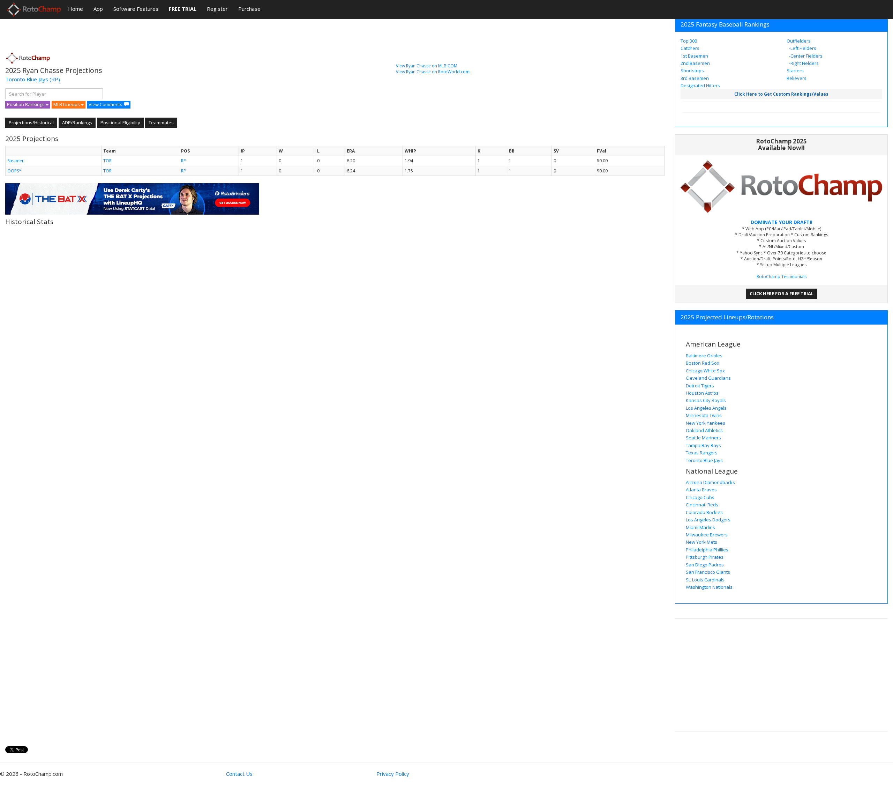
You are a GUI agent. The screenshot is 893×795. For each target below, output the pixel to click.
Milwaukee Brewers (707, 535)
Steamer (15, 161)
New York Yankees (705, 423)
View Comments (105, 104)
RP (183, 161)
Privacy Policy (392, 773)
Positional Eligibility (120, 122)
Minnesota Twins (704, 415)
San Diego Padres (705, 565)
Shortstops (692, 70)
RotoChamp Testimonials (781, 277)
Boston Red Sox (702, 363)
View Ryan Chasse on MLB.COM (426, 66)
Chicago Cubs (700, 497)
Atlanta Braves (701, 489)
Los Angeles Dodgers (708, 520)
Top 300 (689, 41)
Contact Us (239, 773)
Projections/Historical (31, 122)
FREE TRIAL (182, 8)
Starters (795, 70)
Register (217, 8)
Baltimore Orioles (704, 355)
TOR (107, 161)
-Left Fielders (802, 48)
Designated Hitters (700, 85)
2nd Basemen (695, 63)
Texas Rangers (702, 452)
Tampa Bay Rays (703, 445)
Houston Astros (702, 393)
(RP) (55, 79)
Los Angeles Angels (706, 408)
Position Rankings (26, 104)
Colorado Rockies (704, 512)
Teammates (161, 122)
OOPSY (14, 171)
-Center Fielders (805, 56)
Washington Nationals (709, 587)
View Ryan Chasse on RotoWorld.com (433, 72)
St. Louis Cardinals (705, 580)
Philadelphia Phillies (707, 550)
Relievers (796, 78)
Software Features (135, 8)
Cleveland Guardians (708, 378)
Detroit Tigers (700, 385)
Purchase (249, 8)
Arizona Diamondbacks (710, 482)
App (98, 8)
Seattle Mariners (703, 437)
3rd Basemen (695, 78)
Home (75, 8)
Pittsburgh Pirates (704, 557)
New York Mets (701, 542)
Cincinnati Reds (702, 504)
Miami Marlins (700, 527)
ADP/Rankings (77, 122)
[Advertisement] (132, 33)
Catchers (690, 48)
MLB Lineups (67, 104)
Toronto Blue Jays (26, 79)
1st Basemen (694, 56)
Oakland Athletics (704, 430)
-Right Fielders (803, 63)
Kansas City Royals (706, 400)
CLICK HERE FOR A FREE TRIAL (781, 293)
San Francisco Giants (708, 572)
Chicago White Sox (705, 370)
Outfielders (799, 41)
